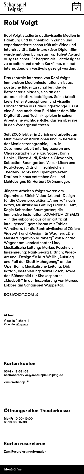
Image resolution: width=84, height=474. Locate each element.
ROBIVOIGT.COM (19, 294)
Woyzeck (22, 324)
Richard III (22, 321)
